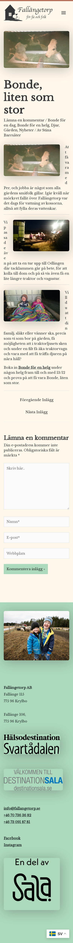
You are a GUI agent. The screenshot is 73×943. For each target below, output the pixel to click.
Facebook (12, 838)
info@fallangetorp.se (22, 808)
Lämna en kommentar (24, 120)
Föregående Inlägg (36, 400)
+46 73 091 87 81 (17, 822)
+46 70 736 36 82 (17, 815)
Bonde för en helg (33, 125)
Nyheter (26, 130)
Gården (10, 130)
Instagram (13, 845)
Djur (55, 125)
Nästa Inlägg (36, 412)
